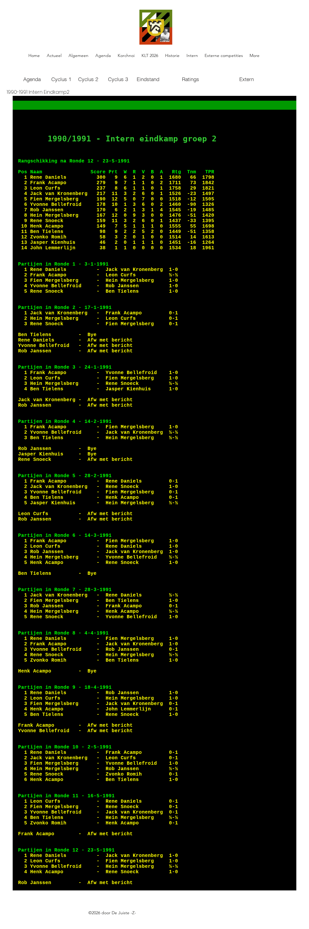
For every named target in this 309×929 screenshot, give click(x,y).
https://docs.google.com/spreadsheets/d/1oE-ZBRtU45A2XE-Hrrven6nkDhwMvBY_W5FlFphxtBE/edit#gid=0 (127, 919)
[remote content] (154, 493)
